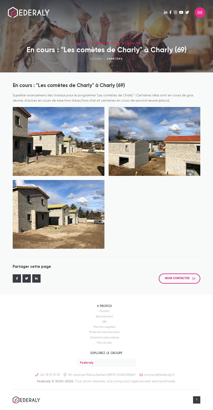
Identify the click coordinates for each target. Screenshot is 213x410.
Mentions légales (104, 327)
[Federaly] (29, 12)
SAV (104, 322)
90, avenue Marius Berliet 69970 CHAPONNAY (101, 374)
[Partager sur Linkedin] (36, 278)
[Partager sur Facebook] (17, 278)
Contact (104, 311)
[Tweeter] (26, 278)
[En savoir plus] (165, 13)
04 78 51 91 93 (49, 374)
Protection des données (104, 332)
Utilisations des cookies (104, 337)
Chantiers (115, 59)
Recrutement (104, 316)
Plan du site (104, 343)
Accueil (96, 59)
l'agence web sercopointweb (152, 381)
